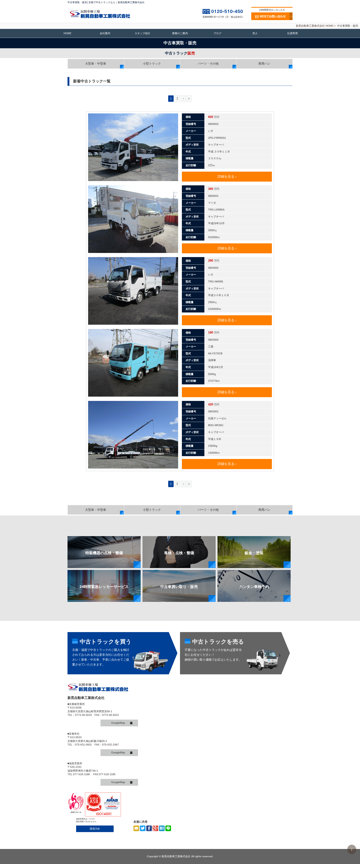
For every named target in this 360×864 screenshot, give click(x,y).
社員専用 (292, 33)
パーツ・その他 (208, 63)
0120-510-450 (227, 11)
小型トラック (152, 63)
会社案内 (105, 33)
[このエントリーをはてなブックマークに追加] (162, 828)
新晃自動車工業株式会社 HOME (314, 25)
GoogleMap (121, 722)
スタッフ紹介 (142, 33)
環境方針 (95, 828)
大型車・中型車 (95, 63)
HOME (67, 33)
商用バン (264, 63)
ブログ (217, 33)
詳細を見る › (227, 176)
